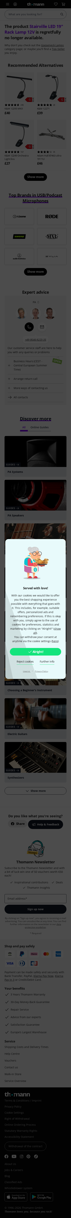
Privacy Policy (41, 671)
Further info (47, 661)
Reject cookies (25, 661)
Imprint (26, 671)
